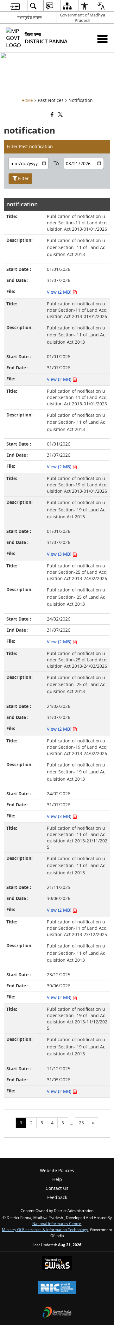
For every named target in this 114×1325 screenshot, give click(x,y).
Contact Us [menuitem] (57, 1188)
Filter (23, 178)
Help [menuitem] (57, 1179)
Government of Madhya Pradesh (82, 17)
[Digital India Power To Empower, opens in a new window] (57, 1312)
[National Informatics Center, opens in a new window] (57, 1288)
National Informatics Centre (56, 1223)
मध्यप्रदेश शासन (29, 17)
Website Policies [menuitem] (57, 1170)
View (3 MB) (60, 554)
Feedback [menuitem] (57, 1197)
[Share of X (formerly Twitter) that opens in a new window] (59, 114)
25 (81, 1123)
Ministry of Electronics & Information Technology (45, 1229)
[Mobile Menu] (102, 38)
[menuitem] (15, 6)
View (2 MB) (60, 292)
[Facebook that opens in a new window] (51, 114)
